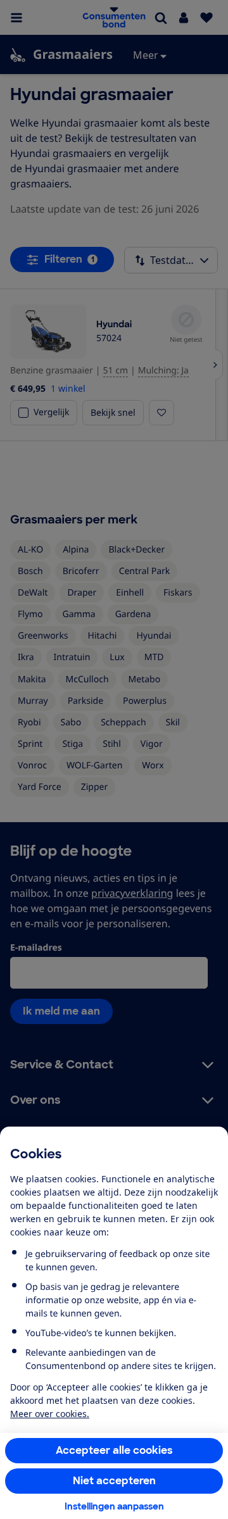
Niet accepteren (114, 1480)
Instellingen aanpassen (114, 1506)
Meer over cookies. (49, 1414)
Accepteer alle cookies (114, 1450)
